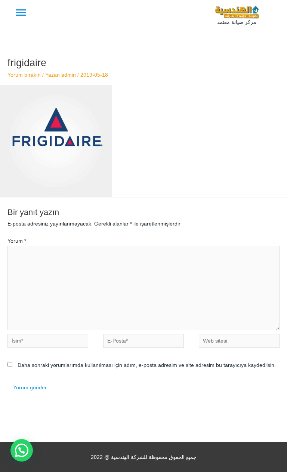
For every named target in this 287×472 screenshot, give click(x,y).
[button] (21, 450)
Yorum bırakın (24, 75)
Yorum (16, 241)
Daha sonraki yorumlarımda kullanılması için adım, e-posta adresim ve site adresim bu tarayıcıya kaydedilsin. (147, 365)
